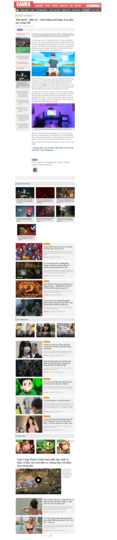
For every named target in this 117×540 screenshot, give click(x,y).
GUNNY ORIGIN (24, 10)
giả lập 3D (60, 162)
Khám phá (52, 295)
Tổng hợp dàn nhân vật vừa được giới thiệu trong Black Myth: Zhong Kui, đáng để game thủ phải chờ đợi (57, 363)
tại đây (34, 144)
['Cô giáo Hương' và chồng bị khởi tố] (29, 405)
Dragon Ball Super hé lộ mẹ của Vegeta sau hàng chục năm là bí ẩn (58, 248)
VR (55, 44)
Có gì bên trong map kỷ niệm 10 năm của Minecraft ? (23, 63)
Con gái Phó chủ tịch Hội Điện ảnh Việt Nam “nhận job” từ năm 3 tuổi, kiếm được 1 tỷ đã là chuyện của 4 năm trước (58, 421)
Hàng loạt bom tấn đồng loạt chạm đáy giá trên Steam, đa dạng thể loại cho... (45, 220)
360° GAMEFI (96, 10)
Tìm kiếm (99, 6)
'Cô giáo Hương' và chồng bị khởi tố (57, 400)
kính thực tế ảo (47, 164)
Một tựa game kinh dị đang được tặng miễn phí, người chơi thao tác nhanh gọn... (45, 201)
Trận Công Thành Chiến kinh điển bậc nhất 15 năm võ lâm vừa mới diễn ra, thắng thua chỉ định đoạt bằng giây (44, 462)
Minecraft (42, 89)
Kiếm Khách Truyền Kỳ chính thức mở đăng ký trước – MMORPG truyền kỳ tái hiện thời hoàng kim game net (58, 286)
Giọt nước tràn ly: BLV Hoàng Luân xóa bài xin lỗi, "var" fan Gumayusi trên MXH (23, 109)
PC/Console (28, 15)
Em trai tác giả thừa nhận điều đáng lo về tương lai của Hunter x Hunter (58, 383)
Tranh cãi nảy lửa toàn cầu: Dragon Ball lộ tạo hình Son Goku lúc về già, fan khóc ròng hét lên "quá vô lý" (23, 126)
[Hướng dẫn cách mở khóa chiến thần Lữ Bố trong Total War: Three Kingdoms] (23, 41)
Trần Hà (46, 430)
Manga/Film (52, 257)
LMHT (32, 10)
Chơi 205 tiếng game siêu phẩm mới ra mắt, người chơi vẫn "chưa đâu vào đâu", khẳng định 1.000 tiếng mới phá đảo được (23, 94)
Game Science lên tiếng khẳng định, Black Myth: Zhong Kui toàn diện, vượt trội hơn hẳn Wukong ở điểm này (58, 302)
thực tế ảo (41, 162)
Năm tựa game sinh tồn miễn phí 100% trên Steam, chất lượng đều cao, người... (25, 201)
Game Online (53, 275)
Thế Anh (46, 512)
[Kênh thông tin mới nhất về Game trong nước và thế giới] (23, 4)
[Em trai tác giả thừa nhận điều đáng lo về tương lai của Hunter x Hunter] (29, 386)
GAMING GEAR (66, 10)
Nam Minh (46, 295)
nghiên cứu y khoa (37, 164)
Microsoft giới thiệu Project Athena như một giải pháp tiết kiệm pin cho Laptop (23, 57)
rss (100, 2)
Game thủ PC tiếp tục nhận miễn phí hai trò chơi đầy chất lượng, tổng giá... (24, 220)
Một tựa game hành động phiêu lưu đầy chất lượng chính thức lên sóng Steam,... (65, 201)
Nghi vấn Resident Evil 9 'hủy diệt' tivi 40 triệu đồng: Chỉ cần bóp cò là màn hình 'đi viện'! (23, 102)
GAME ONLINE (76, 10)
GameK (19, 15)
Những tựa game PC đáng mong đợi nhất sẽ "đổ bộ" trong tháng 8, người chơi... (65, 220)
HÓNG (71, 5)
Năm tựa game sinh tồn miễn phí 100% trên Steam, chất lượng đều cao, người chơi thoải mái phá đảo (23, 84)
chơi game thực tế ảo (50, 162)
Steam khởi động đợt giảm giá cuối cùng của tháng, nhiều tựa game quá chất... (26, 238)
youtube (97, 2)
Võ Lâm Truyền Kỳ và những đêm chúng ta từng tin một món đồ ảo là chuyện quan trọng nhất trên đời (56, 265)
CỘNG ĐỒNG (77, 5)
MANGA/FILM (64, 5)
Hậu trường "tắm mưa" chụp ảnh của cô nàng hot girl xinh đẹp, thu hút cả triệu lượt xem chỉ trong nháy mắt (59, 501)
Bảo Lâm (46, 257)
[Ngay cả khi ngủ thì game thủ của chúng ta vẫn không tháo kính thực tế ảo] (53, 115)
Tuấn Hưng (46, 275)
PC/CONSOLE (86, 10)
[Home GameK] (17, 10)
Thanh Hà (46, 411)
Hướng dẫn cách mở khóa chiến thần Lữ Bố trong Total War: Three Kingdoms (23, 50)
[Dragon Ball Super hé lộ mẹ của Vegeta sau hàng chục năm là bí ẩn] (29, 251)
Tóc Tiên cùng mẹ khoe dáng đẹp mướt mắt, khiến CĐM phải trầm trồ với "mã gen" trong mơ (58, 520)
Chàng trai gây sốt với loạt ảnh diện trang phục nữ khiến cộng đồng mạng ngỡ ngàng (57, 346)
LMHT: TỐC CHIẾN (55, 10)
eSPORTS (47, 5)
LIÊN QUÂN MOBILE (42, 10)
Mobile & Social (52, 512)
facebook (94, 2)
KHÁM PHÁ (55, 5)
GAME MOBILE (39, 5)
